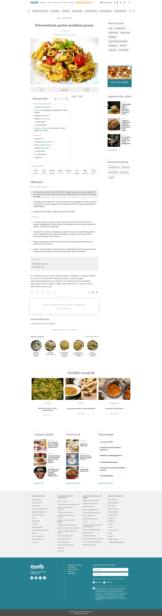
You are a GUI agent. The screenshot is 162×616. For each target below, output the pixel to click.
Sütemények (112, 506)
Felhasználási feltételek (75, 565)
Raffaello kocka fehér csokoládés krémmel (86, 457)
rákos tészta (125, 167)
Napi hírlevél (98, 582)
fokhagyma (45, 116)
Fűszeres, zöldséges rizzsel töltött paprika (67, 532)
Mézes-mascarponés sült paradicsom (64, 508)
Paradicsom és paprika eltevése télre (68, 504)
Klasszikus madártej (38, 515)
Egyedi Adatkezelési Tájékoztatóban (105, 598)
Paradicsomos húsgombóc (40, 530)
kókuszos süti (84, 454)
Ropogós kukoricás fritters (90, 503)
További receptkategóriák (115, 542)
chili (41, 157)
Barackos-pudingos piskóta (111, 455)
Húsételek (111, 518)
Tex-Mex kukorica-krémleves (91, 513)
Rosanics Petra (47, 415)
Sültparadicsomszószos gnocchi (66, 525)
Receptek (43, 2)
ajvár (110, 28)
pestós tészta (67, 18)
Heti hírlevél (109, 582)
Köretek (110, 536)
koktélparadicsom (45, 145)
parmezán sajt (44, 119)
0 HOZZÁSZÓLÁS (72, 34)
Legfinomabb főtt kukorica (90, 500)
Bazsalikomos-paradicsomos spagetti (65, 521)
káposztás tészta (114, 167)
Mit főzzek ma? (56, 2)
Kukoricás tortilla (87, 533)
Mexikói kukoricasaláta (89, 545)
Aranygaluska (36, 506)
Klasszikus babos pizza (108, 462)
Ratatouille (60, 551)
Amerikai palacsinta (38, 539)
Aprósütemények (113, 503)
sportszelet (55, 11)
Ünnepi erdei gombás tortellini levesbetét (81, 409)
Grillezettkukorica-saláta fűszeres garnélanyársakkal (93, 525)
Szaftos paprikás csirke (64, 539)
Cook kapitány (64, 31)
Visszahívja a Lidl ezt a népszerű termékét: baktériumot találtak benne (53, 473)
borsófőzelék (123, 50)
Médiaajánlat (72, 573)
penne (41, 139)
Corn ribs (85, 522)
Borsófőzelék (36, 521)
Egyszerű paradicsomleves (40, 509)
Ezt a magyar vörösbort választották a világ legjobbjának (126, 140)
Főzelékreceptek (113, 515)
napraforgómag (44, 128)
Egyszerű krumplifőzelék (39, 512)
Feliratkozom (122, 574)
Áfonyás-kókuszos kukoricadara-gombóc (113, 469)
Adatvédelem (72, 567)
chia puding (113, 46)
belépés (45, 324)
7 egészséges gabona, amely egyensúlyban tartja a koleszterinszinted (126, 109)
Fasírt (33, 518)
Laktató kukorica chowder (90, 519)
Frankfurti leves (36, 500)
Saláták (110, 533)
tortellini (111, 177)
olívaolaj (40, 110)
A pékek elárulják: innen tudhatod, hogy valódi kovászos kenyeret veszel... (126, 125)
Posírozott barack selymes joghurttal (110, 448)
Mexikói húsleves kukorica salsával (93, 539)
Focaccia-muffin (106, 442)
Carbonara (35, 542)
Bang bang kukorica (88, 506)
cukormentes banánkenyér (118, 41)
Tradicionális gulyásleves (84, 470)
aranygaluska (77, 11)
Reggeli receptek (113, 539)
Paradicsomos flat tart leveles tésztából (66, 516)
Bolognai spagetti (37, 527)
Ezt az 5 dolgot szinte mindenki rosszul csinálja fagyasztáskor (53, 445)
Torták (110, 527)
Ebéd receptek (112, 500)
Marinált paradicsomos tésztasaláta (68, 528)
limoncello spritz (120, 11)
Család (124, 102)
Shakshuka (60, 548)
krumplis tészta (113, 172)
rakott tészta (124, 172)
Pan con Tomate (62, 501)
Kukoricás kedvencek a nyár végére (92, 497)
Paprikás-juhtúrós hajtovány (65, 545)
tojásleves (112, 50)
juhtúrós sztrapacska (40, 11)
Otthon (124, 135)
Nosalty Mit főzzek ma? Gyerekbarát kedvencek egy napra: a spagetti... (54, 459)
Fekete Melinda (81, 413)
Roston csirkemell (37, 536)
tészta (59, 18)
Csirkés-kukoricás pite (89, 536)
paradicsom (49, 142)
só (35, 122)
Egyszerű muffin (37, 503)
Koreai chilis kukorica (89, 516)
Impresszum (71, 571)
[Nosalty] (34, 2)
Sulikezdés (51, 440)
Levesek (110, 524)
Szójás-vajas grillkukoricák (90, 509)
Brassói (34, 533)
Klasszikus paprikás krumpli (65, 536)
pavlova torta (120, 28)
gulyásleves (83, 467)
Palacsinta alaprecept (84, 444)
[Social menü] (117, 2)
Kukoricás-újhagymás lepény (91, 530)
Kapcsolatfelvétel (73, 569)
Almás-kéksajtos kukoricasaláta (92, 542)
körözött (123, 46)
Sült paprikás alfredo (63, 542)
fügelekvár (112, 37)
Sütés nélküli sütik (113, 512)
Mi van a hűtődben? (69, 2)
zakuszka (65, 11)
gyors (74, 96)
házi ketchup (113, 33)
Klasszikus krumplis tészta (114, 409)
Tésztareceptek (112, 530)
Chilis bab (35, 524)
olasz (80, 96)
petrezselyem (46, 107)
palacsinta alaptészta (83, 441)
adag (61, 99)
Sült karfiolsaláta (106, 476)
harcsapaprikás (105, 11)
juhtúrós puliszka (91, 11)
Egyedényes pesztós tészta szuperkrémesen (47, 409)
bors (36, 125)
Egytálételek (111, 521)
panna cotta (125, 33)
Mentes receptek (113, 509)
